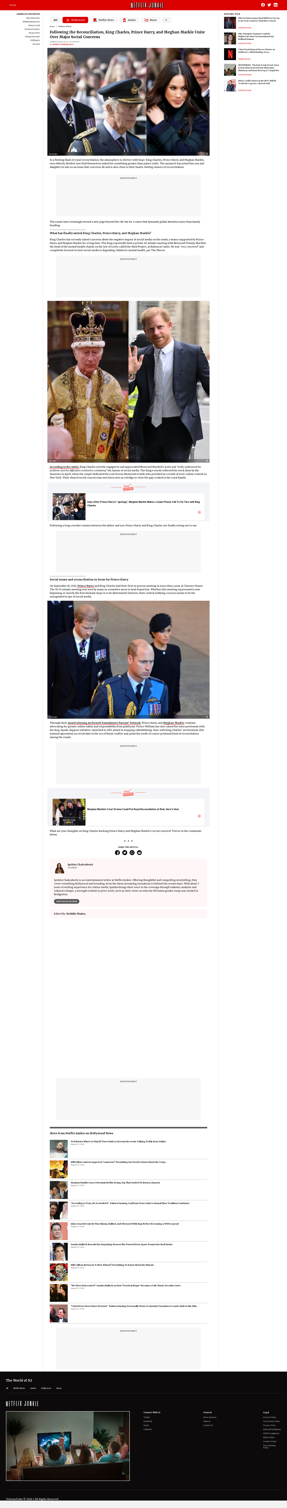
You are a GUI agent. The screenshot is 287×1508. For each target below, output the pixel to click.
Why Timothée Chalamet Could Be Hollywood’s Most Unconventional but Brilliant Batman (256, 36)
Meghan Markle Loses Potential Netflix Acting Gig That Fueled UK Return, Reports (115, 1108)
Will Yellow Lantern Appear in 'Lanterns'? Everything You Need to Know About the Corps (118, 1087)
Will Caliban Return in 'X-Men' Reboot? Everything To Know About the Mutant (112, 1190)
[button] (208, 154)
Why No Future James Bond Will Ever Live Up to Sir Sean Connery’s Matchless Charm (259, 19)
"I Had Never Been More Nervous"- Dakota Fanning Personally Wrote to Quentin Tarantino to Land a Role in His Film (134, 1231)
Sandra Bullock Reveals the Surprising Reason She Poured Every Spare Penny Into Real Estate (122, 1169)
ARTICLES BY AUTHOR (66, 901)
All (55, 19)
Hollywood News (65, 26)
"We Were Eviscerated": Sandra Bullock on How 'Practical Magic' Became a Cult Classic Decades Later (126, 1211)
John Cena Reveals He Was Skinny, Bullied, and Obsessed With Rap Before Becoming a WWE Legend (125, 1149)
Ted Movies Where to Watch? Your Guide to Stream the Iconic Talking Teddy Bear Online (118, 1067)
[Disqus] (128, 963)
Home (13, 5)
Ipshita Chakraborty (63, 44)
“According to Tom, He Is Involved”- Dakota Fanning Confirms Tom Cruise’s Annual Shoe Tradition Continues (130, 1128)
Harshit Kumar (244, 28)
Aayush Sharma (245, 75)
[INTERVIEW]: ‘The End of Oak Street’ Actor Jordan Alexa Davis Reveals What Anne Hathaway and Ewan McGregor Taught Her (258, 68)
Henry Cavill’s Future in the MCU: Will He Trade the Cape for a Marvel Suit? (257, 82)
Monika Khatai (244, 59)
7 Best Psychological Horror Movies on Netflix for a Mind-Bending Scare (256, 50)
